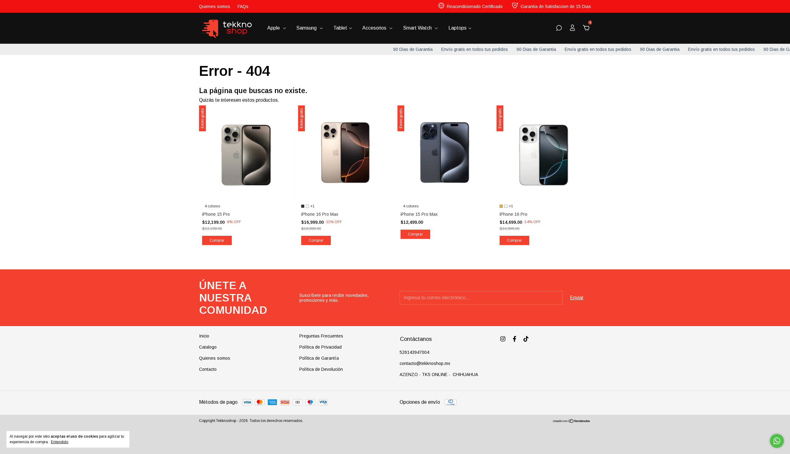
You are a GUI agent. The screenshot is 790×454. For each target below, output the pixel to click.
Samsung (307, 28)
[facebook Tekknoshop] (515, 339)
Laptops (457, 28)
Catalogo (208, 347)
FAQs (243, 6)
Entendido (59, 442)
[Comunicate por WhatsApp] (777, 441)
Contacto (208, 369)
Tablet (340, 28)
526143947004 (414, 352)
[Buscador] (559, 28)
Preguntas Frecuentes (321, 335)
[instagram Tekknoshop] (503, 339)
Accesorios (375, 28)
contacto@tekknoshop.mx (425, 363)
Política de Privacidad (320, 347)
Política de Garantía (319, 358)
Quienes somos (214, 6)
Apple (274, 28)
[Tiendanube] (571, 421)
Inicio (204, 335)
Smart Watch (418, 28)
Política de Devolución (321, 369)
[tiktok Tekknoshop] (526, 339)
